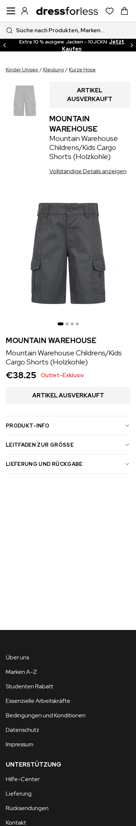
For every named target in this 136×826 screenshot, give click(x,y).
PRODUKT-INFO (27, 425)
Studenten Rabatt (29, 686)
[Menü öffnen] (10, 11)
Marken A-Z (21, 672)
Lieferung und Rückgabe (44, 464)
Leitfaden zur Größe (40, 445)
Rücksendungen (27, 808)
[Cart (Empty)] (124, 11)
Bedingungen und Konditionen (46, 715)
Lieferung (19, 793)
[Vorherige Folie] (4, 45)
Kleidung (53, 69)
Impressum (19, 744)
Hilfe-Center (23, 779)
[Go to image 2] (67, 323)
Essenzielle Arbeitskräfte (38, 701)
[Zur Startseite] (67, 10)
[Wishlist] (109, 11)
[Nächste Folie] (131, 45)
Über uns (17, 657)
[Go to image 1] (60, 323)
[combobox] (68, 30)
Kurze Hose (82, 69)
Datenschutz (22, 730)
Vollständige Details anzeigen (88, 171)
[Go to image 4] (77, 323)
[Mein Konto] (24, 11)
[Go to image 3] (72, 323)
